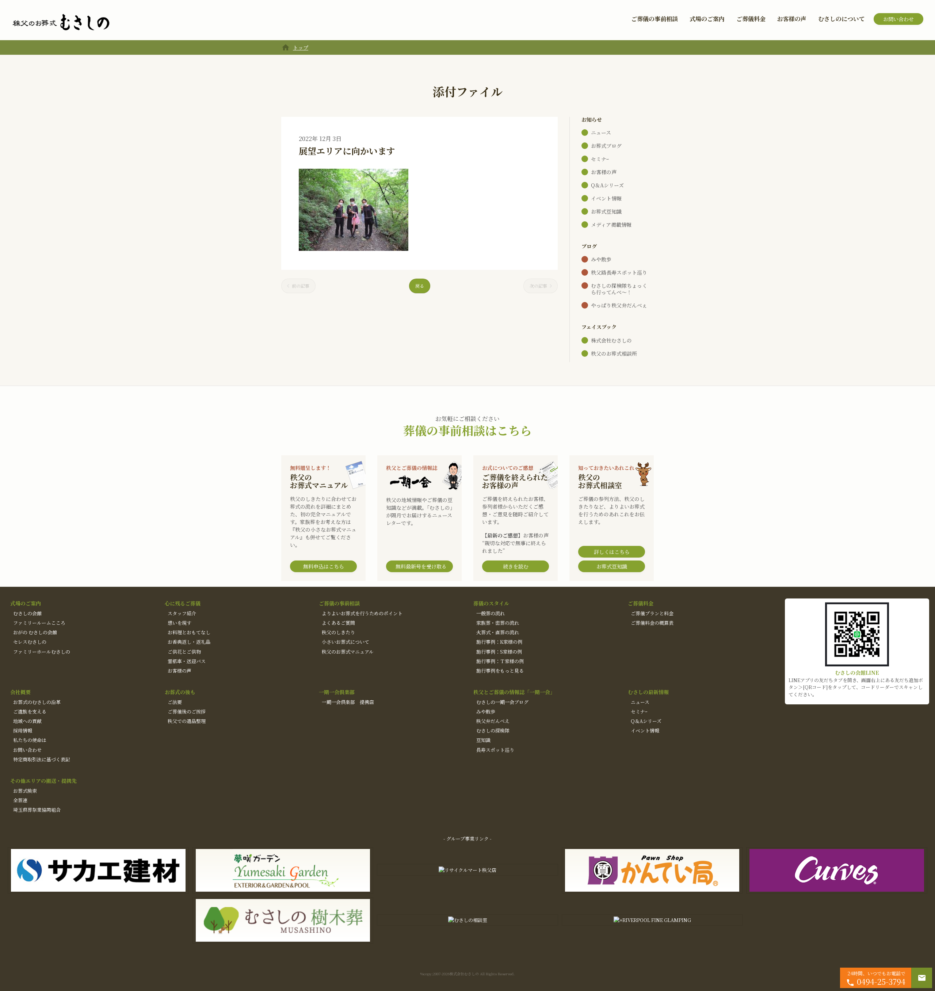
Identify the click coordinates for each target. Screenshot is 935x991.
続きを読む (515, 566)
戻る (419, 286)
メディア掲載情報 (611, 224)
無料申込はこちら (323, 566)
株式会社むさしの (611, 340)
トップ (300, 47)
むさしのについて (841, 19)
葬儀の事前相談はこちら (467, 430)
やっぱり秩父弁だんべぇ (619, 305)
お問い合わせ (898, 19)
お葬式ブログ (606, 145)
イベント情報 (606, 198)
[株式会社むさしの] (61, 23)
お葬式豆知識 (606, 211)
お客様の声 (791, 19)
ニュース (601, 132)
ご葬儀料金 (751, 19)
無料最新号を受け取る (421, 566)
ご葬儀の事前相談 (654, 19)
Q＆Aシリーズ (607, 185)
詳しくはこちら (612, 551)
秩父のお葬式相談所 (614, 353)
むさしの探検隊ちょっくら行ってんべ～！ (619, 289)
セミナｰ (600, 158)
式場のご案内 (707, 19)
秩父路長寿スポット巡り (619, 272)
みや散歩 (601, 259)
